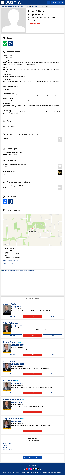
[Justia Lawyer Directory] (13, 2)
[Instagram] (31, 469)
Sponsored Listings (32, 298)
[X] (38, 469)
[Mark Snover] (7, 367)
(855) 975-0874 (17, 345)
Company (23, 472)
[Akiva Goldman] (7, 328)
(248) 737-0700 (17, 402)
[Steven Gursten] (7, 348)
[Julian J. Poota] (7, 309)
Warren (5, 447)
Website (12, 316)
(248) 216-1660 (17, 421)
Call (32, 316)
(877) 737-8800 (17, 326)
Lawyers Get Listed (35, 458)
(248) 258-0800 (17, 364)
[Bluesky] (36, 469)
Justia (2, 6)
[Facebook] (29, 469)
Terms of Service (36, 472)
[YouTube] (27, 469)
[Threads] (34, 469)
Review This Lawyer (34, 23)
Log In (54, 2)
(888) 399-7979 (17, 306)
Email (52, 316)
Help (28, 472)
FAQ (25, 458)
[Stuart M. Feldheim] (7, 405)
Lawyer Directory (9, 6)
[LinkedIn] (24, 469)
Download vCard (10, 264)
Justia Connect (7, 472)
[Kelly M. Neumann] (7, 424)
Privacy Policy (46, 472)
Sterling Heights (35, 6)
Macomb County (25, 6)
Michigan (17, 6)
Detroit (5, 445)
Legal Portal (16, 472)
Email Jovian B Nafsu (11, 260)
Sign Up (60, 2)
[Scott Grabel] (7, 386)
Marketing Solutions (56, 472)
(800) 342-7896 (17, 383)
